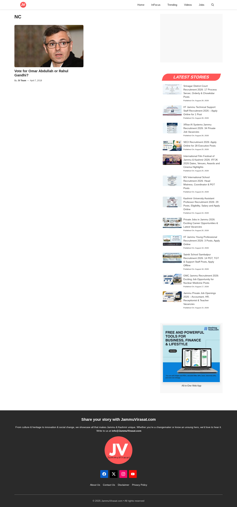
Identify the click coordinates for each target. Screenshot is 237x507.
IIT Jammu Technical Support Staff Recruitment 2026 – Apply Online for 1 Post (200, 111)
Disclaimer (123, 484)
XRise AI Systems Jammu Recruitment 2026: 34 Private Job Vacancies (199, 128)
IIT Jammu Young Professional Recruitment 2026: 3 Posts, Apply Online (201, 241)
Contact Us (109, 484)
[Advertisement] (191, 38)
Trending (172, 4)
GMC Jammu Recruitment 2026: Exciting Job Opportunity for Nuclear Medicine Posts (201, 279)
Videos (188, 4)
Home (140, 4)
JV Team (22, 80)
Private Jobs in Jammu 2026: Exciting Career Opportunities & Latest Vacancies (200, 223)
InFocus (155, 4)
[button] (212, 5)
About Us (95, 484)
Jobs (201, 4)
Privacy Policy (139, 484)
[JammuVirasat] (23, 5)
